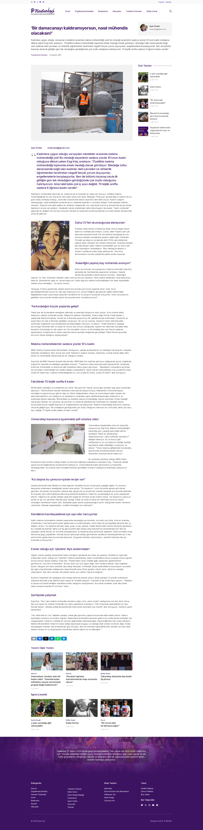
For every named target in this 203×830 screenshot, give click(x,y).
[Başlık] (43, 2)
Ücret (103, 720)
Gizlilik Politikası (147, 788)
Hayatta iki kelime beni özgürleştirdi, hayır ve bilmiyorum (160, 130)
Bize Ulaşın (145, 794)
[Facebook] (34, 2)
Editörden (108, 788)
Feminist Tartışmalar (38, 794)
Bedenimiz (35, 801)
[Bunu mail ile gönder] (34, 638)
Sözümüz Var (109, 801)
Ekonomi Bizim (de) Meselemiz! (116, 791)
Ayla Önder (154, 26)
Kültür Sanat (105, 673)
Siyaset (34, 804)
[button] (170, 11)
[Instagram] (31, 2)
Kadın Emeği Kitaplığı (76, 795)
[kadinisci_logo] (43, 11)
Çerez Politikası (147, 791)
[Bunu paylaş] (40, 638)
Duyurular (71, 804)
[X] (37, 2)
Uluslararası (72, 798)
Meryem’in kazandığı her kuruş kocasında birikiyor (159, 116)
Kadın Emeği (36, 720)
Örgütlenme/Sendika (39, 55)
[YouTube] (40, 2)
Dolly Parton (72, 723)
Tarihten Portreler (75, 789)
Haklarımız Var (109, 794)
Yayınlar (71, 807)
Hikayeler (35, 807)
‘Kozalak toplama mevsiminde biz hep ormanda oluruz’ (81, 679)
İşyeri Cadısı (72, 801)
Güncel (34, 673)
